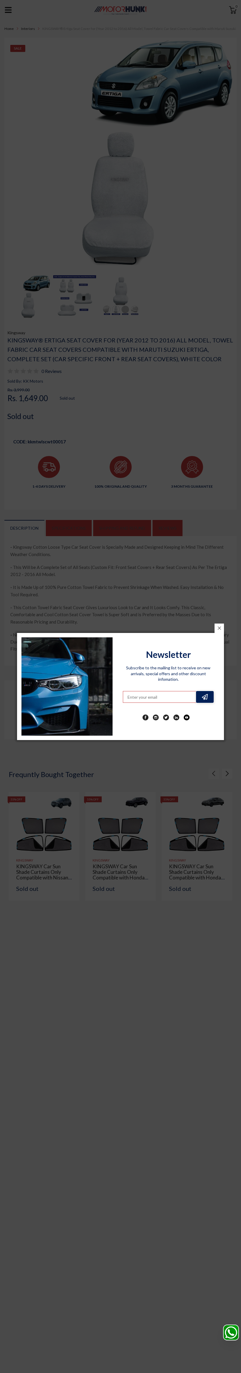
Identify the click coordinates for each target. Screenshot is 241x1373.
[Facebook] (145, 717)
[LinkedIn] (176, 717)
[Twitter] (166, 717)
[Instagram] (156, 717)
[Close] (219, 628)
